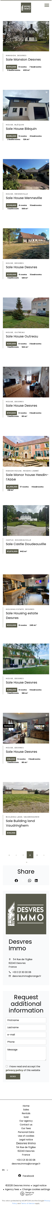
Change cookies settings (36, 1189)
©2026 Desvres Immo (17, 1185)
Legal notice (40, 1185)
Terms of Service (28, 1203)
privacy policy (14, 1070)
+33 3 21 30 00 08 (21, 972)
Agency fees (12, 1189)
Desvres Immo (20, 944)
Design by (29, 1193)
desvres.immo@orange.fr (26, 976)
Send (13, 1076)
